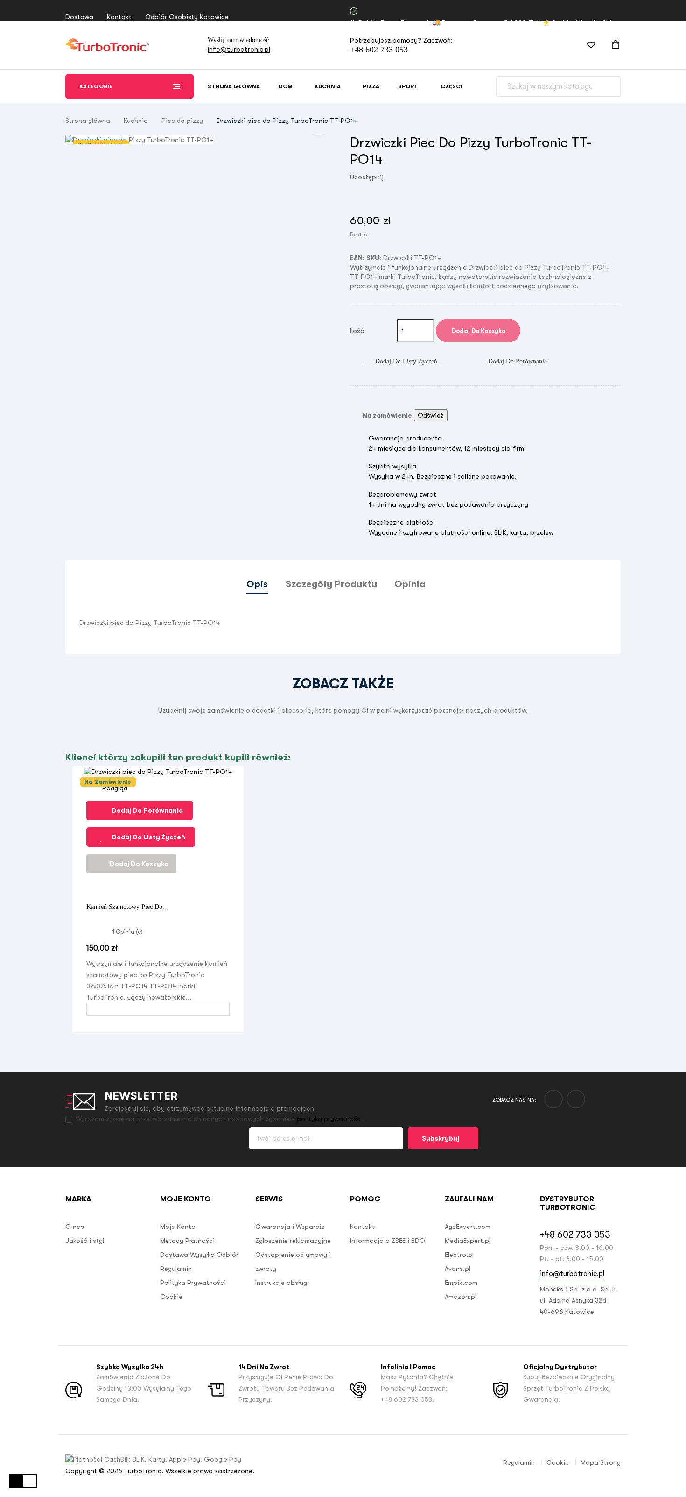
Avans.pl (457, 1268)
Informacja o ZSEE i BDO (387, 1240)
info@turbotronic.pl (239, 49)
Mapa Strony (601, 1462)
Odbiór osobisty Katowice (187, 17)
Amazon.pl (460, 1296)
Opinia (410, 584)
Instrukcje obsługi (282, 1282)
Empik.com (461, 1282)
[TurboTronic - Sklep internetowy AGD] (107, 44)
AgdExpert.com (467, 1226)
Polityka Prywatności (193, 1282)
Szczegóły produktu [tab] (331, 584)
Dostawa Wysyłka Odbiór (199, 1254)
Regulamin (176, 1268)
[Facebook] (553, 1099)
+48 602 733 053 (379, 49)
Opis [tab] (257, 584)
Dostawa (79, 17)
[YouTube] (576, 1099)
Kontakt (119, 17)
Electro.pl (459, 1254)
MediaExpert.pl (467, 1240)
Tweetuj (409, 177)
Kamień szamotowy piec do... (127, 906)
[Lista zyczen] (585, 45)
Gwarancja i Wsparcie (290, 1226)
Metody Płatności (187, 1240)
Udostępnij (395, 177)
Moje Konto (178, 1226)
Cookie (171, 1296)
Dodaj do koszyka (478, 330)
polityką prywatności (330, 1118)
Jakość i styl (84, 1240)
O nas (74, 1226)
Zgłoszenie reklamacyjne (293, 1240)
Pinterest (423, 177)
